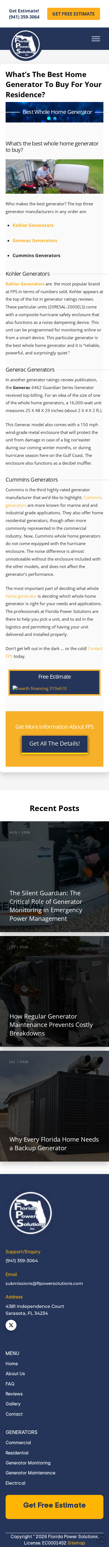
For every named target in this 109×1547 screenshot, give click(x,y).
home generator (21, 596)
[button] (96, 38)
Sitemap (76, 1543)
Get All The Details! (54, 743)
